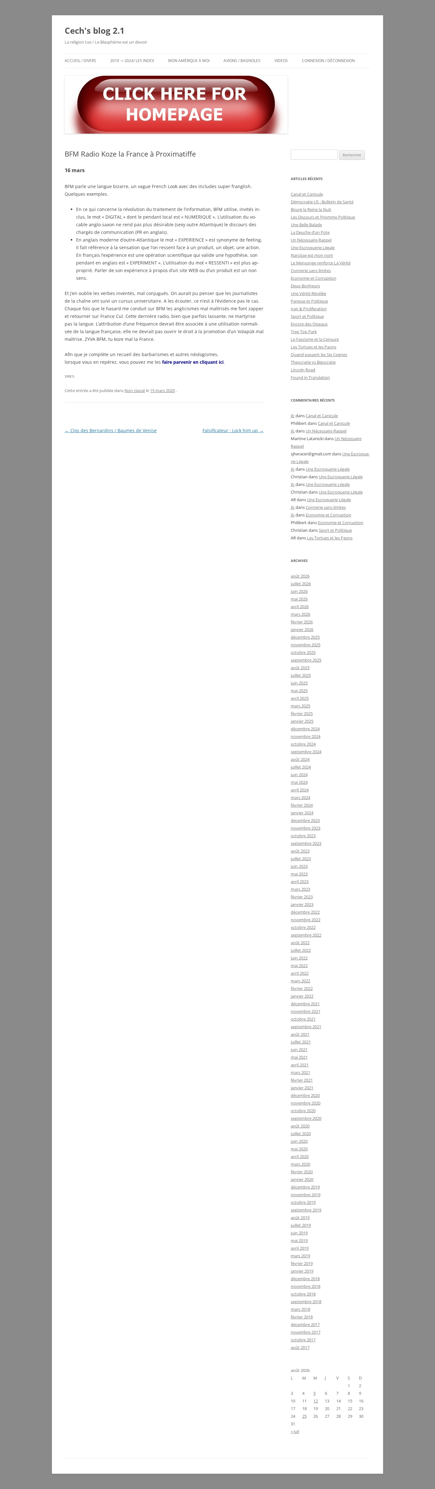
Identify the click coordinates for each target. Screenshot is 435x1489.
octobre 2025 (303, 652)
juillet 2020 (301, 1133)
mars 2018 (300, 1309)
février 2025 (302, 713)
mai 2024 (299, 782)
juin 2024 (299, 774)
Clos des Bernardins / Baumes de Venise (111, 430)
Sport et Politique (307, 316)
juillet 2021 (301, 1042)
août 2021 (300, 1034)
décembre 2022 (305, 912)
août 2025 (300, 668)
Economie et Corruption (313, 278)
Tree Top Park (304, 331)
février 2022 (302, 988)
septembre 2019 (306, 1210)
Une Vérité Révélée (308, 293)
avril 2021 (300, 1065)
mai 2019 (299, 1240)
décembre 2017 (305, 1324)
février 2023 (302, 897)
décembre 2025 (305, 637)
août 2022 (300, 942)
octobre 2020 (303, 1110)
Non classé (135, 390)
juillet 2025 (301, 675)
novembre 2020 (305, 1103)
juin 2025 (299, 683)
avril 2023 (300, 881)
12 (315, 1401)
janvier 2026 (302, 629)
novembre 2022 (305, 920)
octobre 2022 (303, 927)
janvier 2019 (302, 1271)
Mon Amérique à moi (189, 60)
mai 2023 (299, 874)
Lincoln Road (303, 370)
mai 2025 (299, 690)
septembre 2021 (306, 1026)
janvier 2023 (302, 904)
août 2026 (300, 576)
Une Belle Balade (306, 225)
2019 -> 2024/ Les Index (132, 60)
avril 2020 (300, 1156)
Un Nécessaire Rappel (311, 240)
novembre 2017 (305, 1332)
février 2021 (302, 1080)
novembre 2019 (305, 1195)
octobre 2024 (303, 744)
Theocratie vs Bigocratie (313, 362)
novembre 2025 (305, 645)
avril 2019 (300, 1248)
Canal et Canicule (307, 194)
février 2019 (302, 1263)
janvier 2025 (302, 721)
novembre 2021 (305, 1011)
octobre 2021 (303, 1019)
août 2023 (300, 851)
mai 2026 (299, 599)
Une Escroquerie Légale (313, 247)
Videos (281, 60)
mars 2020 (300, 1164)
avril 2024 (300, 790)
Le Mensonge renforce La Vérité (321, 263)
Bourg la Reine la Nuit (311, 209)
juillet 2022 (301, 950)
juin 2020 (299, 1141)
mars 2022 (300, 981)
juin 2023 (299, 866)
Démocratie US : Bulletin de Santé (322, 202)
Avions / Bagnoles (242, 60)
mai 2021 (299, 1057)
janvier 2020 (302, 1179)
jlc (293, 415)
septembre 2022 (306, 935)
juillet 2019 (301, 1225)
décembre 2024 (305, 729)
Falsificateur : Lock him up (233, 430)
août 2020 (300, 1126)
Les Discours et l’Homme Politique (323, 217)
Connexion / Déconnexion (328, 60)
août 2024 (300, 759)
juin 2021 (299, 1049)
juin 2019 (299, 1233)
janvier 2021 (302, 1088)
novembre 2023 (305, 828)
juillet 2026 (301, 583)
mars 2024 (300, 797)
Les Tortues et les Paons (313, 347)
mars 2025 (300, 706)
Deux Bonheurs (305, 286)
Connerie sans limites (311, 270)
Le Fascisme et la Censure (315, 339)
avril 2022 (300, 973)
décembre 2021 (305, 1004)
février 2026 (302, 622)
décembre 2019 (305, 1187)
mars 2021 (300, 1072)
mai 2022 (299, 965)
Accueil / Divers (80, 60)
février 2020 (302, 1172)
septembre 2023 (306, 843)
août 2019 (300, 1217)
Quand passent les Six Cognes (319, 354)
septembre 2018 (306, 1301)
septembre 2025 (306, 660)
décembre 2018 (305, 1279)
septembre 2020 (306, 1118)
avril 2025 (300, 698)
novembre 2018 (305, 1286)
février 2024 (302, 805)
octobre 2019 (303, 1202)
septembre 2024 (306, 752)
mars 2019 (300, 1256)
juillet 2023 (301, 858)
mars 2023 (300, 889)
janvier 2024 (302, 813)
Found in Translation (310, 377)
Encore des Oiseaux (309, 324)
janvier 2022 (302, 996)
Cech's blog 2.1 (95, 30)
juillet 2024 (301, 767)
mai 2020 (299, 1149)
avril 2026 (300, 606)
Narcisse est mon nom (312, 255)
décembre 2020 (305, 1095)
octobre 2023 (303, 836)
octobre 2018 (303, 1294)
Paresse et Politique (309, 301)
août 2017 (300, 1347)
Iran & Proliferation (309, 309)
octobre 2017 (303, 1340)
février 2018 (302, 1317)
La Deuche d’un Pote (310, 232)
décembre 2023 (305, 820)
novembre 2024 (305, 736)
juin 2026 (299, 591)
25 (304, 1416)
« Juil (295, 1431)
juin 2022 (299, 958)
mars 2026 (300, 614)
